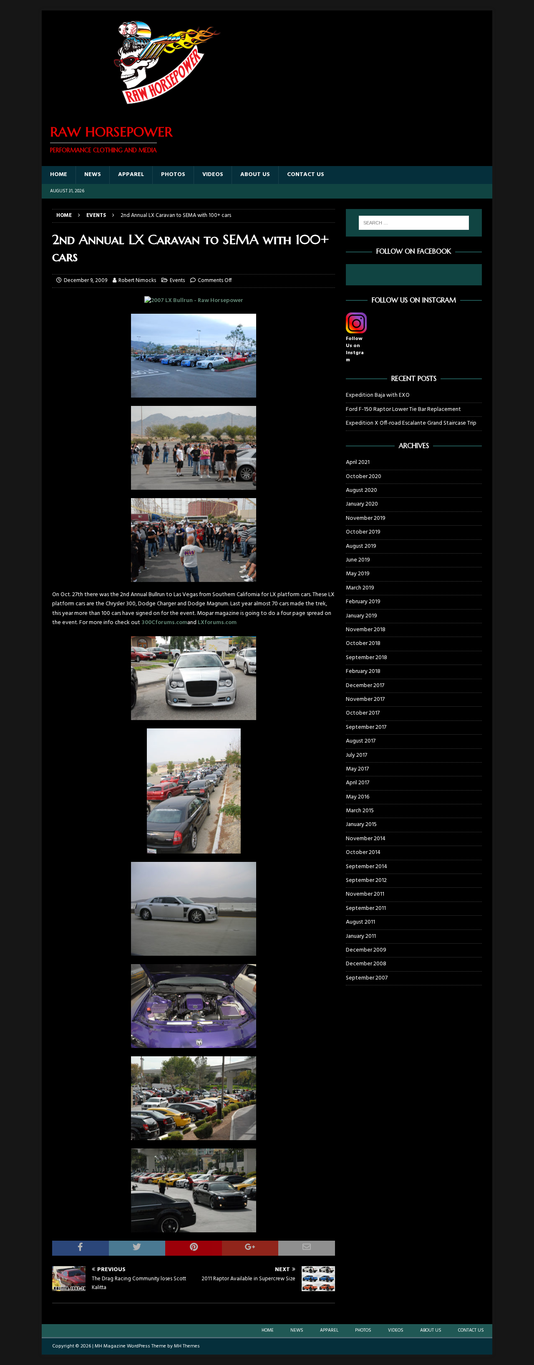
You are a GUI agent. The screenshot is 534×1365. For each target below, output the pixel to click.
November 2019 (365, 518)
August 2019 (361, 546)
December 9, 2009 (85, 280)
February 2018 (363, 671)
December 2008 (366, 964)
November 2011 (365, 894)
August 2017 (360, 741)
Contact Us (305, 174)
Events (177, 280)
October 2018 (363, 643)
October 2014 (363, 852)
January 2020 (362, 504)
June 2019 (358, 560)
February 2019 (363, 602)
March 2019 (360, 588)
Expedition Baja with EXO (378, 395)
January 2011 (361, 936)
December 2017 (365, 685)
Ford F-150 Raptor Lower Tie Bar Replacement (403, 409)
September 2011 (366, 908)
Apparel (131, 174)
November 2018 (365, 630)
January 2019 (361, 616)
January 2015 (361, 824)
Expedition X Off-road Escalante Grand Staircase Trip (411, 423)
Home (58, 174)
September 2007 (367, 978)
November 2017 (365, 699)
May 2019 (358, 574)
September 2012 (366, 880)
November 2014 (365, 839)
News (92, 174)
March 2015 (360, 811)
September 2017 (366, 727)
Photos (173, 174)
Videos (212, 174)
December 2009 (366, 950)
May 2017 (357, 769)
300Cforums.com (164, 622)
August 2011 (360, 922)
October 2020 (363, 476)
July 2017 (356, 755)
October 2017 (363, 713)
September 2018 (366, 657)
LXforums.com (217, 622)
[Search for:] (414, 223)
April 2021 (358, 462)
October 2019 (363, 532)
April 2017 (357, 783)
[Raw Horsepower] (167, 110)
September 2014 (366, 866)
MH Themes (187, 1346)
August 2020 (361, 490)
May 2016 (357, 797)
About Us (255, 174)
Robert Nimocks (137, 280)
